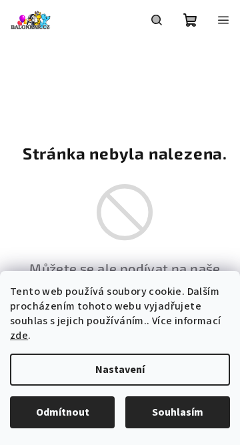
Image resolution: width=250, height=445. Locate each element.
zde (19, 335)
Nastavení (120, 369)
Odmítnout (62, 412)
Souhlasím (177, 412)
